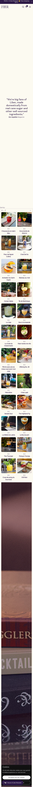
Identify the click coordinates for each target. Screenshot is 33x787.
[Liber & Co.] (5, 7)
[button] (23, 7)
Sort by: (2, 207)
